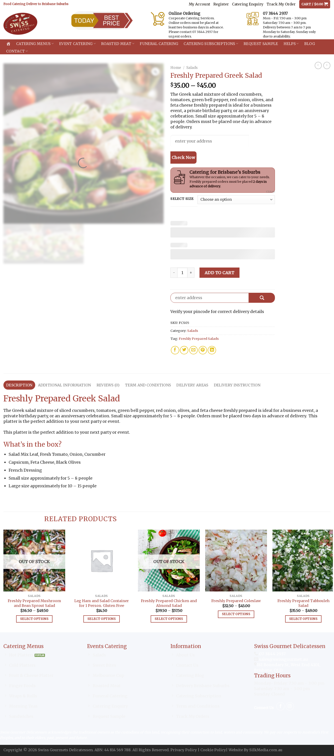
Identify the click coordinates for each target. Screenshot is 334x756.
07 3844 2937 (272, 653)
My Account (199, 4)
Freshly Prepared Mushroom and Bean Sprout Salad (34, 603)
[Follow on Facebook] (280, 706)
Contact (15, 51)
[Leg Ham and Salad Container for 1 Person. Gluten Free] (101, 560)
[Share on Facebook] (175, 350)
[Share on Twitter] (184, 350)
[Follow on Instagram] (290, 706)
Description (19, 385)
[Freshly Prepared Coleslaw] (236, 560)
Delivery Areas (192, 385)
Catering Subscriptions (209, 43)
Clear (270, 191)
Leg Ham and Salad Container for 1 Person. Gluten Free (101, 603)
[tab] (19, 385)
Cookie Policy (213, 750)
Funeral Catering (159, 43)
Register (221, 4)
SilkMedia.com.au (265, 750)
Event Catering (75, 43)
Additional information (64, 385)
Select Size (182, 198)
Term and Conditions (148, 385)
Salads (192, 67)
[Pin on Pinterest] (203, 350)
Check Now (183, 157)
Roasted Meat (116, 43)
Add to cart (219, 272)
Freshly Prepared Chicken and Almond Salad (169, 603)
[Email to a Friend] (193, 350)
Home (175, 67)
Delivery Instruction (237, 385)
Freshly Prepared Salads (199, 339)
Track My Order (281, 4)
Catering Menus (33, 43)
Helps (290, 43)
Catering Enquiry (247, 4)
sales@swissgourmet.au (283, 659)
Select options (34, 619)
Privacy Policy (183, 750)
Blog (309, 43)
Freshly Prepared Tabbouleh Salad (303, 603)
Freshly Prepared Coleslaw (236, 600)
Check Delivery (262, 298)
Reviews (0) (108, 385)
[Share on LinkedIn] (212, 350)
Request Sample (261, 43)
